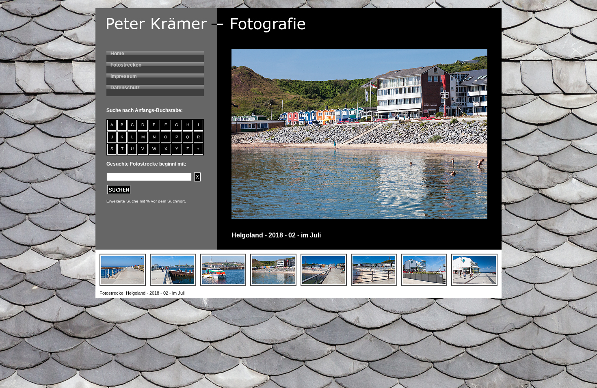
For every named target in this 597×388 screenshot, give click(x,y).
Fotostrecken (125, 65)
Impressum (123, 76)
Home (117, 53)
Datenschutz (125, 88)
